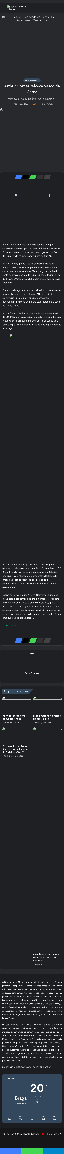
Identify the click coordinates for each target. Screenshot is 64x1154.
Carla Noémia (46, 98)
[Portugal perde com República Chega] (16, 705)
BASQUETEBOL (32, 80)
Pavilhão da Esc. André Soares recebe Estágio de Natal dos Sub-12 (15, 749)
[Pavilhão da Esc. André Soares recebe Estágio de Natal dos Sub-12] (16, 735)
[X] (25, 177)
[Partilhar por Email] (39, 177)
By (59, 1133)
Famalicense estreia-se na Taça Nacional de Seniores (46, 957)
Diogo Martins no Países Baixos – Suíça (47, 717)
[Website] (32, 678)
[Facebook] (18, 177)
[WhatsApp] (32, 177)
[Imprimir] (46, 177)
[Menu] (3, 9)
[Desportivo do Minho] (19, 7)
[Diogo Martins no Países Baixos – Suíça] (47, 705)
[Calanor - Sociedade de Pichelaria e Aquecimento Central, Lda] (32, 45)
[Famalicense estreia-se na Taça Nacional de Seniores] (47, 839)
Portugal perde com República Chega (13, 717)
